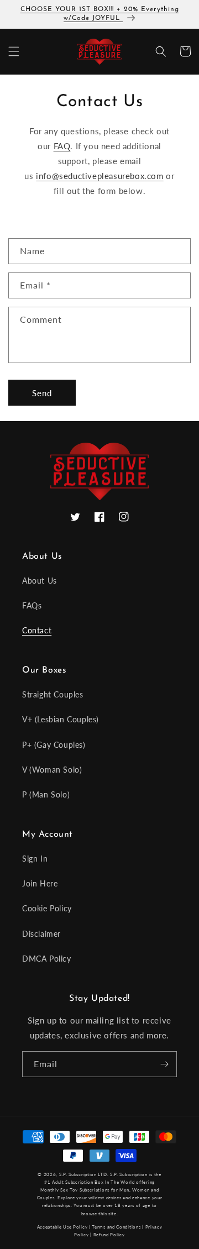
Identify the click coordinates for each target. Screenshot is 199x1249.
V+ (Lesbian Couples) (60, 719)
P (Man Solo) (46, 794)
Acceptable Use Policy (62, 1227)
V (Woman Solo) (52, 769)
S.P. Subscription (129, 1174)
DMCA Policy (46, 958)
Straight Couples (52, 694)
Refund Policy (109, 1234)
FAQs (31, 605)
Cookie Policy (47, 908)
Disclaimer (41, 933)
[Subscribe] (164, 1064)
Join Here (39, 883)
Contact (36, 630)
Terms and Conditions (116, 1227)
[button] (14, 51)
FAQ (62, 146)
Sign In (35, 858)
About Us (39, 580)
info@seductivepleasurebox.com (99, 176)
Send (42, 393)
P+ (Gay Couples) (54, 744)
